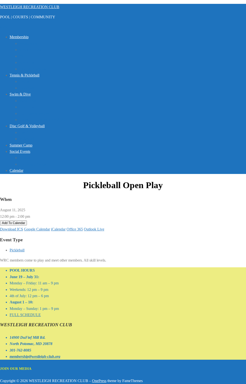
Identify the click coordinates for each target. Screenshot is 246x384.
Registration (28, 43)
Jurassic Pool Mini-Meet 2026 (42, 120)
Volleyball (27, 139)
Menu (4, 27)
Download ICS (11, 229)
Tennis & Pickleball (24, 75)
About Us (26, 62)
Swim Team (28, 101)
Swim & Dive (20, 94)
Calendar (16, 170)
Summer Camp (21, 145)
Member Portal (30, 50)
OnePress (99, 381)
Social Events (20, 151)
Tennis (24, 81)
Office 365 (75, 229)
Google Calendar (37, 229)
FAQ (23, 56)
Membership (19, 37)
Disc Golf (26, 132)
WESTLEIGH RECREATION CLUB (29, 7)
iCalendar (58, 229)
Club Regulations (32, 69)
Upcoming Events (33, 164)
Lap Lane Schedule (34, 113)
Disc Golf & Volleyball (27, 126)
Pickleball (26, 88)
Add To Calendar (13, 223)
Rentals (25, 158)
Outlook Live (94, 229)
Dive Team (27, 107)
